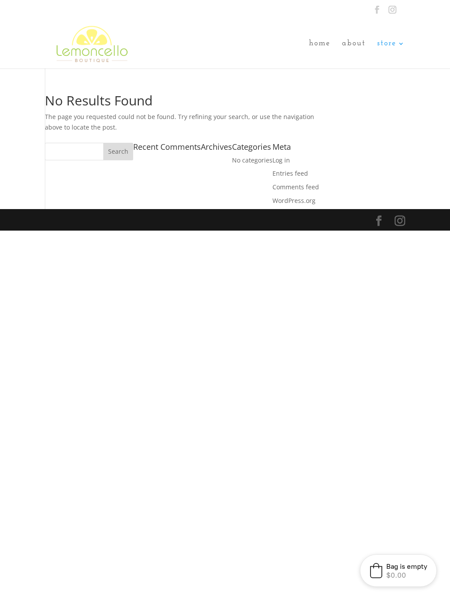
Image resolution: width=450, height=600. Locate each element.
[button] (398, 570)
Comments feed (295, 187)
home (319, 43)
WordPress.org (294, 200)
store (386, 43)
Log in (281, 160)
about (354, 43)
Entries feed (290, 173)
